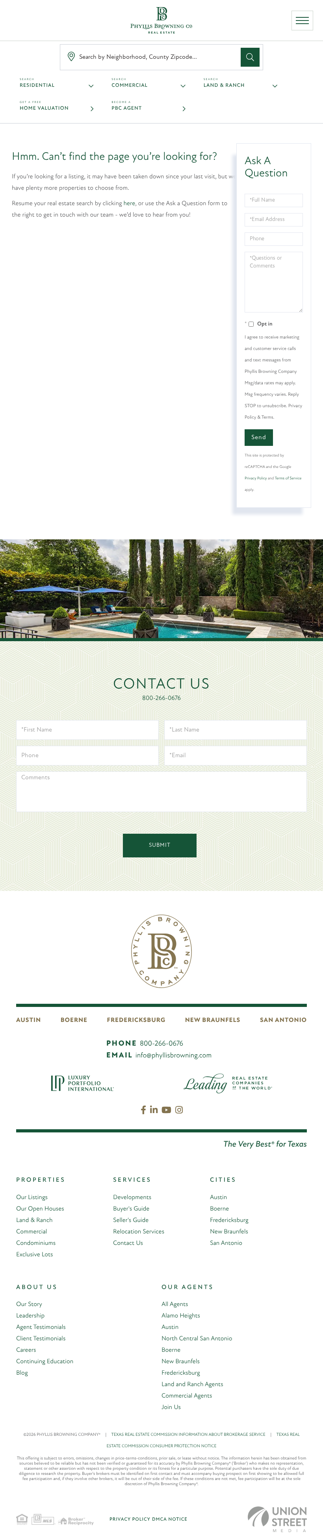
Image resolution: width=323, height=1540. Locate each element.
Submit (160, 845)
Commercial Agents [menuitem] (187, 1396)
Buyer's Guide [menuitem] (131, 1209)
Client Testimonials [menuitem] (40, 1339)
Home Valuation (44, 108)
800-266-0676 (161, 698)
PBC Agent (126, 108)
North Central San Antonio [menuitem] (197, 1339)
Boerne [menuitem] (219, 1209)
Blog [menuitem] (22, 1373)
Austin (28, 1020)
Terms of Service (288, 478)
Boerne (74, 1020)
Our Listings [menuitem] (32, 1197)
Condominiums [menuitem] (36, 1243)
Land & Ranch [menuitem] (34, 1220)
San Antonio (283, 1020)
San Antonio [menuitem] (226, 1243)
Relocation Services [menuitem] (138, 1232)
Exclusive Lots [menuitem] (34, 1255)
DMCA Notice (169, 1519)
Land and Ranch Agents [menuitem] (192, 1384)
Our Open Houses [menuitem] (40, 1209)
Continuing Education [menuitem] (44, 1361)
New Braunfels (213, 1020)
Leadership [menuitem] (30, 1316)
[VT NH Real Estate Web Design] (277, 1519)
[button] (250, 57)
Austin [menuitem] (218, 1197)
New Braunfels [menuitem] (229, 1232)
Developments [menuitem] (132, 1197)
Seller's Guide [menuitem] (131, 1220)
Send (258, 437)
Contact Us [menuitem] (128, 1243)
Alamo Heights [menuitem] (181, 1316)
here (130, 203)
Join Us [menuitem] (171, 1407)
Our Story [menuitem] (29, 1304)
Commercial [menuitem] (31, 1232)
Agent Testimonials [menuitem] (41, 1327)
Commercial (129, 85)
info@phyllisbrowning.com (174, 1055)
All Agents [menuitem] (175, 1304)
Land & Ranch (224, 85)
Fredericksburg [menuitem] (229, 1220)
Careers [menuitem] (26, 1350)
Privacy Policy (256, 478)
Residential (37, 85)
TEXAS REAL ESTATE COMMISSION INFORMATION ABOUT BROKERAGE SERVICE (191, 1435)
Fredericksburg (136, 1020)
